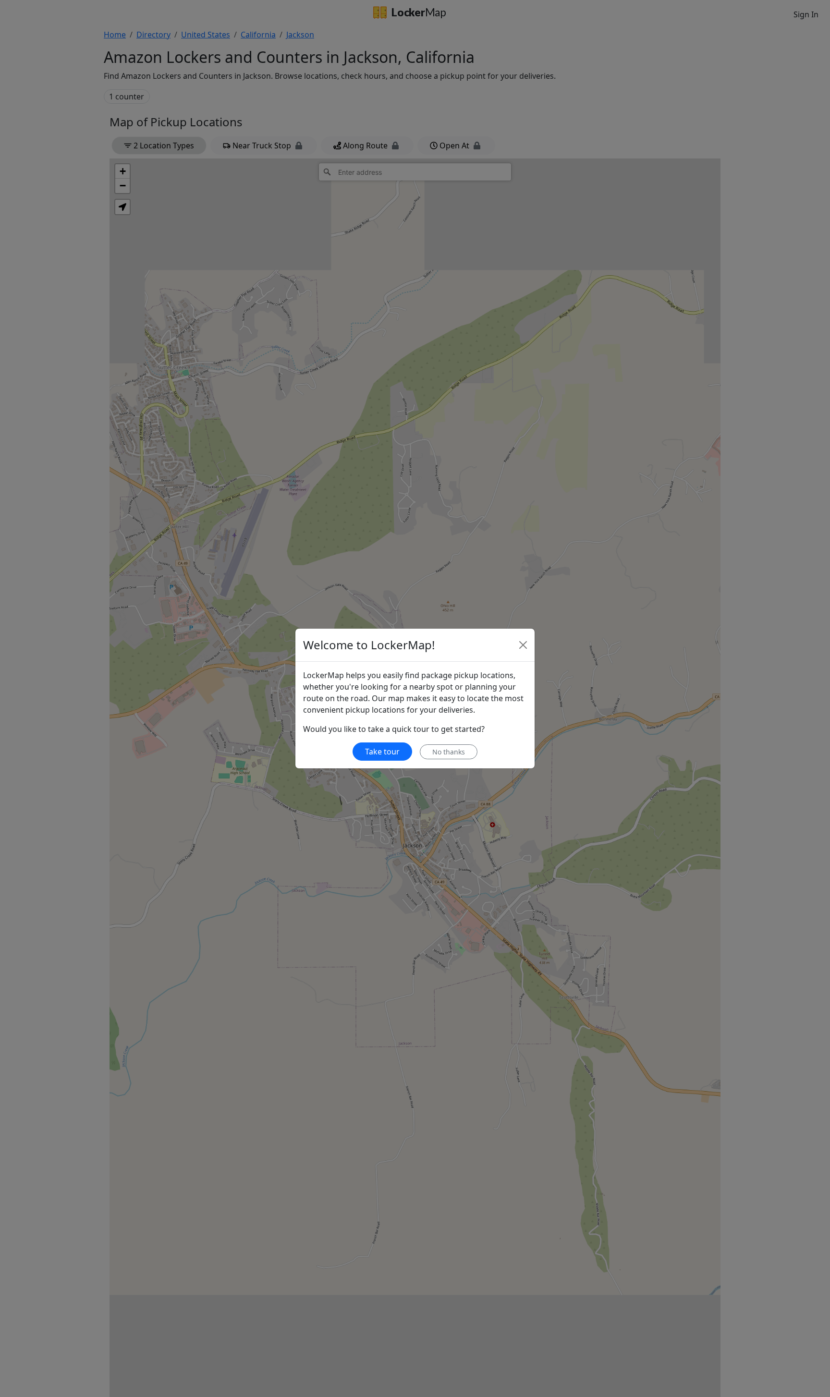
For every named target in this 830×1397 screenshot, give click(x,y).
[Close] (523, 645)
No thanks (448, 751)
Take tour (382, 751)
